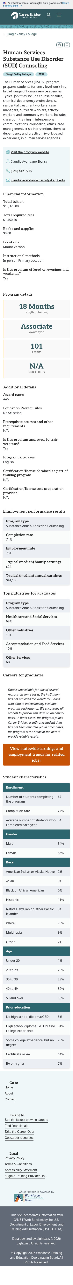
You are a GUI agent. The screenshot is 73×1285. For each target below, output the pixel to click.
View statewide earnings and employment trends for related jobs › (37, 754)
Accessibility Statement (21, 1170)
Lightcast (43, 1238)
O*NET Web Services (29, 1219)
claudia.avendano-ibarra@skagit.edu (38, 180)
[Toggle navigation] (59, 15)
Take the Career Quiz (19, 1131)
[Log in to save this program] (67, 45)
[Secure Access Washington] (49, 15)
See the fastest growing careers (26, 1119)
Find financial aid (16, 1125)
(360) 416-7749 (21, 171)
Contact (10, 1099)
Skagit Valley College (22, 34)
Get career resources (19, 1137)
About (9, 1093)
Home (9, 1087)
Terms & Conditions (18, 1164)
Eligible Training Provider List (25, 1176)
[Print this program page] (59, 45)
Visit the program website (30, 152)
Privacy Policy (14, 1158)
